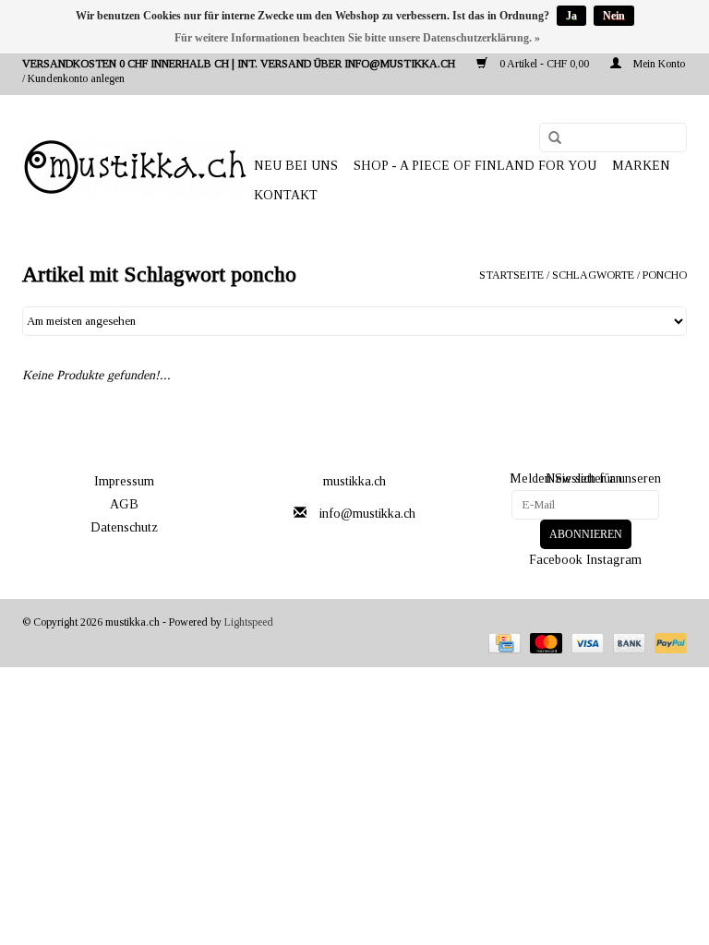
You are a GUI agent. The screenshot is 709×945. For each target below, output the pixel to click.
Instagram (614, 560)
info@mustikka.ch (367, 513)
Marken (641, 166)
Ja (571, 15)
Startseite (511, 275)
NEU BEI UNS (296, 166)
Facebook (556, 560)
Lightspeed (248, 622)
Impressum (124, 481)
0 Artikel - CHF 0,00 (544, 63)
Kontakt (286, 195)
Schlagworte (593, 275)
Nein (614, 15)
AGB (124, 504)
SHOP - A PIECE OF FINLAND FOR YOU (475, 166)
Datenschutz (124, 527)
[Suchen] (548, 138)
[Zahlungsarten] (502, 641)
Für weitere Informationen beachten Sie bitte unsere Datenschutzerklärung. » (357, 37)
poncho (665, 275)
